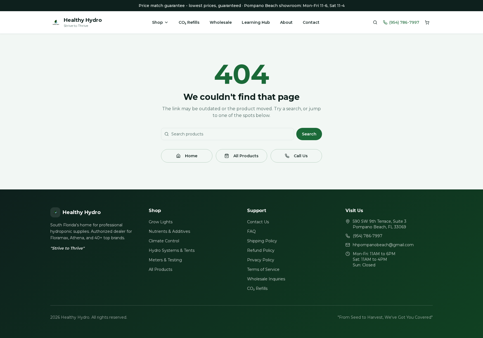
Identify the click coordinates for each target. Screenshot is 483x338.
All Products (246, 155)
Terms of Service (263, 269)
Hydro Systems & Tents (172, 250)
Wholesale (221, 22)
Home (191, 155)
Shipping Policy (262, 240)
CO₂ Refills (189, 22)
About (286, 22)
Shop (157, 22)
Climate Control (164, 240)
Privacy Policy (260, 259)
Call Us (301, 155)
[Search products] (375, 22)
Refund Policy (260, 250)
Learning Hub (256, 22)
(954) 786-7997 (404, 22)
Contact (311, 22)
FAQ (251, 231)
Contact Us (258, 221)
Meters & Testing (165, 259)
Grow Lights (160, 221)
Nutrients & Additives (169, 231)
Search (309, 134)
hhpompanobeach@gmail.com (383, 244)
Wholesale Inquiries (266, 278)
